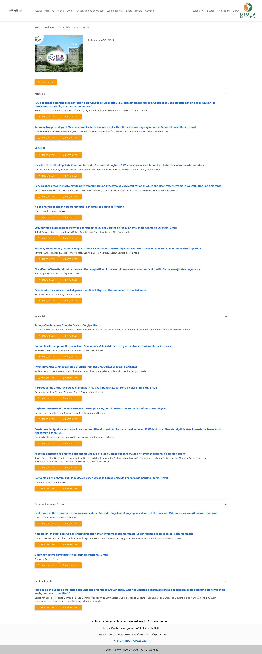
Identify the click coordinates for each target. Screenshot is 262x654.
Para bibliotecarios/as (152, 621)
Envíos (70, 10)
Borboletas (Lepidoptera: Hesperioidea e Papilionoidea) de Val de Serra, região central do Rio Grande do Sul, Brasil (103, 346)
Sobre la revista (134, 10)
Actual (38, 10)
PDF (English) (46, 82)
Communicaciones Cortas (49, 504)
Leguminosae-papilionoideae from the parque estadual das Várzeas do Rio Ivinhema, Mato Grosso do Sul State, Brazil (106, 227)
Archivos (49, 10)
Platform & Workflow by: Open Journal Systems (131, 649)
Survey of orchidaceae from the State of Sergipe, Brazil (67, 325)
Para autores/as (127, 621)
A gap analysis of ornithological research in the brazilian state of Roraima (79, 206)
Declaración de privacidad (90, 10)
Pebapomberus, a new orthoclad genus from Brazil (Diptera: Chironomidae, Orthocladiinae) (90, 290)
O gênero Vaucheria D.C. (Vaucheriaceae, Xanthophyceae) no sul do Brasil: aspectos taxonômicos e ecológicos (101, 408)
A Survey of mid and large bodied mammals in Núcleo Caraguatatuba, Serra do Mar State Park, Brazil (96, 387)
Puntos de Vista (43, 581)
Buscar (210, 10)
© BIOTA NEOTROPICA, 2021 (131, 640)
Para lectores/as (106, 621)
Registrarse (224, 10)
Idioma (197, 10)
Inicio (37, 27)
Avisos (60, 10)
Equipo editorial (115, 10)
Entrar (236, 10)
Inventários (41, 316)
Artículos (40, 93)
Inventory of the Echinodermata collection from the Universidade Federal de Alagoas (86, 367)
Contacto (150, 10)
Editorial (40, 147)
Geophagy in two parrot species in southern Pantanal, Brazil (71, 554)
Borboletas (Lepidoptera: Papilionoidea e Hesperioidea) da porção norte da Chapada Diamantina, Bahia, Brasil (101, 478)
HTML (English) (47, 117)
